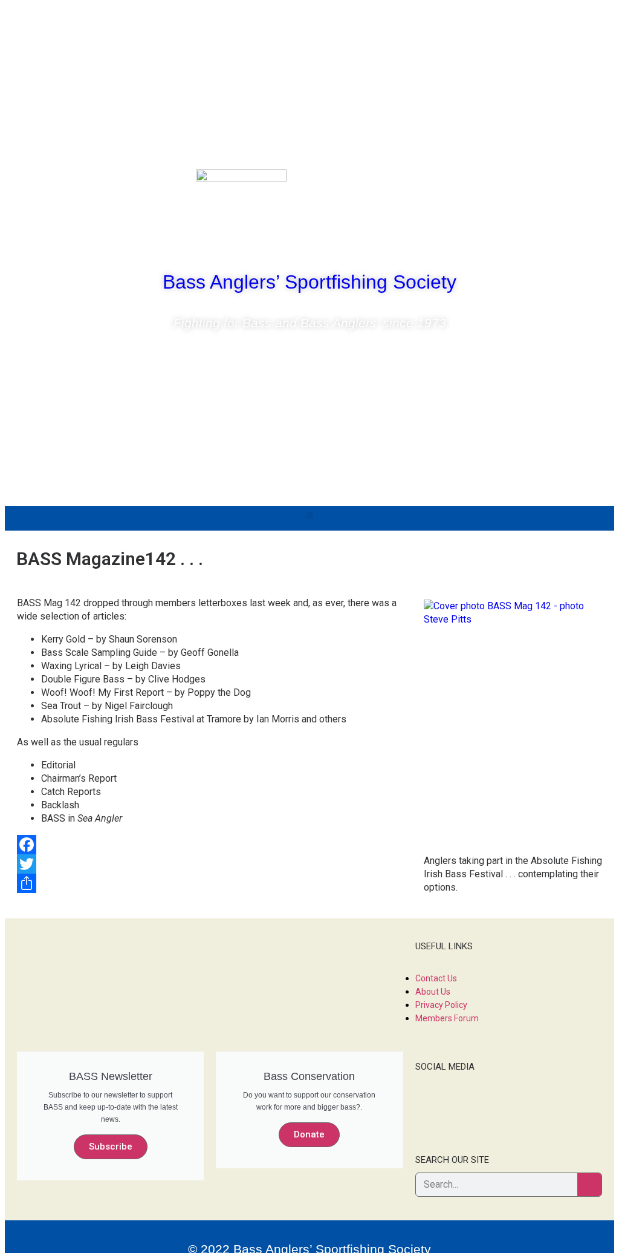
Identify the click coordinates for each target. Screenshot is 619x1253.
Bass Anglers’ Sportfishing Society (309, 282)
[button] (309, 515)
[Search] (589, 1184)
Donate (309, 1134)
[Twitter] (547, 184)
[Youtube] (583, 184)
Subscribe (110, 1146)
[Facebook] (511, 184)
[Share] (309, 883)
